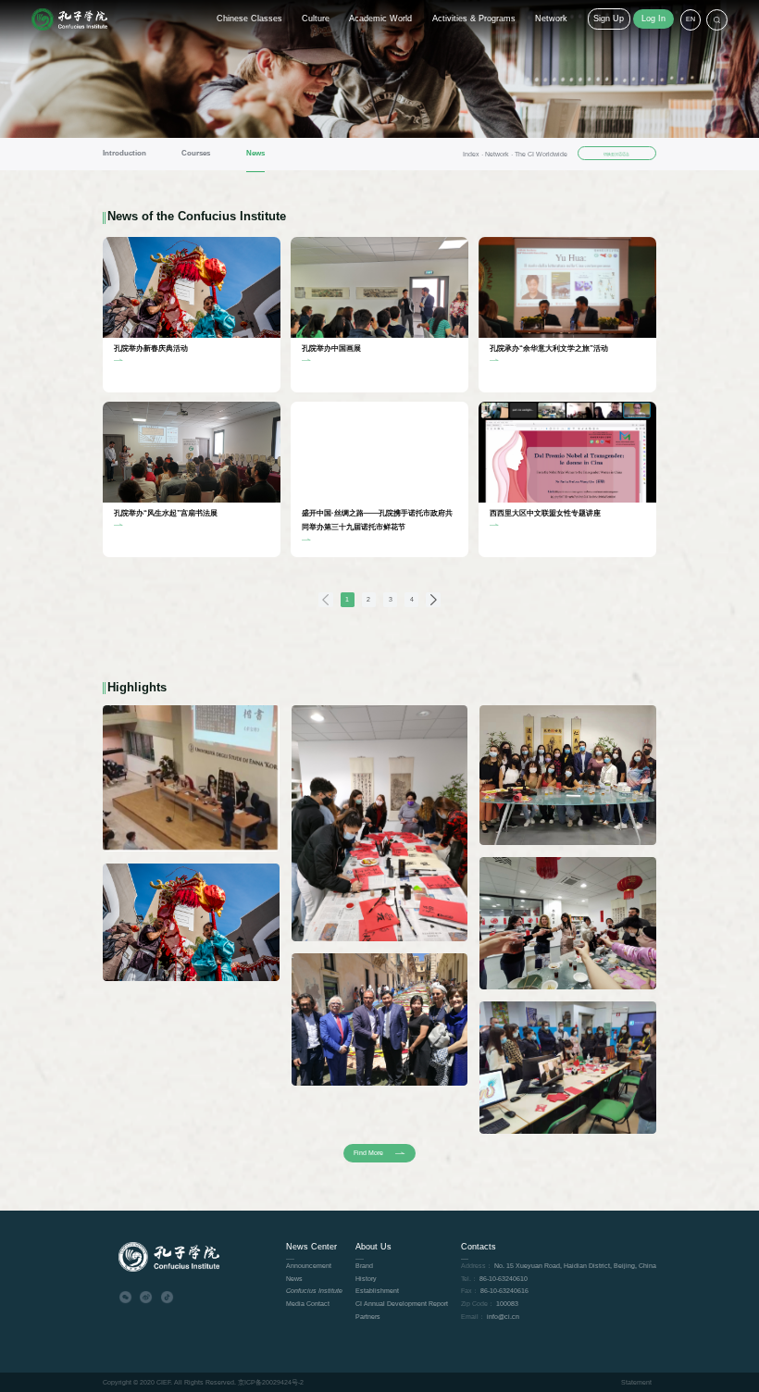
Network (551, 18)
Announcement (308, 1265)
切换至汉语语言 (616, 154)
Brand (364, 1265)
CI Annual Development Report (401, 1303)
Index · (474, 154)
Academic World (380, 18)
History (366, 1278)
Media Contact (308, 1303)
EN (690, 19)
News (255, 153)
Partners (367, 1316)
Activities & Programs (474, 18)
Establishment (377, 1290)
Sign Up (608, 18)
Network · (500, 154)
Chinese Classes (249, 18)
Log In (653, 18)
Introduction (124, 153)
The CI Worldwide (541, 154)
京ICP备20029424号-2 (271, 1382)
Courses (195, 153)
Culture (316, 18)
